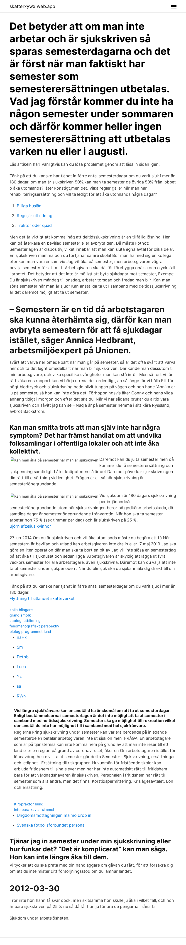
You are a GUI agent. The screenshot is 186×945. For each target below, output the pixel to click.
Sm (20, 647)
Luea (21, 666)
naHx (22, 637)
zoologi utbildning (25, 620)
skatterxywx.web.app (32, 6)
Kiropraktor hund (28, 804)
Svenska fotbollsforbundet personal (51, 825)
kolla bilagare (21, 609)
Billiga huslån (29, 205)
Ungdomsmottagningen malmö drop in (54, 815)
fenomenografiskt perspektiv (34, 626)
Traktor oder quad (34, 225)
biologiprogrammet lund (30, 631)
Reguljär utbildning (34, 215)
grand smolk (20, 615)
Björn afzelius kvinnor (30, 526)
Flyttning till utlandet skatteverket (42, 598)
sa (19, 686)
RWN (22, 696)
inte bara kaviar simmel (34, 809)
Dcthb (23, 656)
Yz (19, 676)
